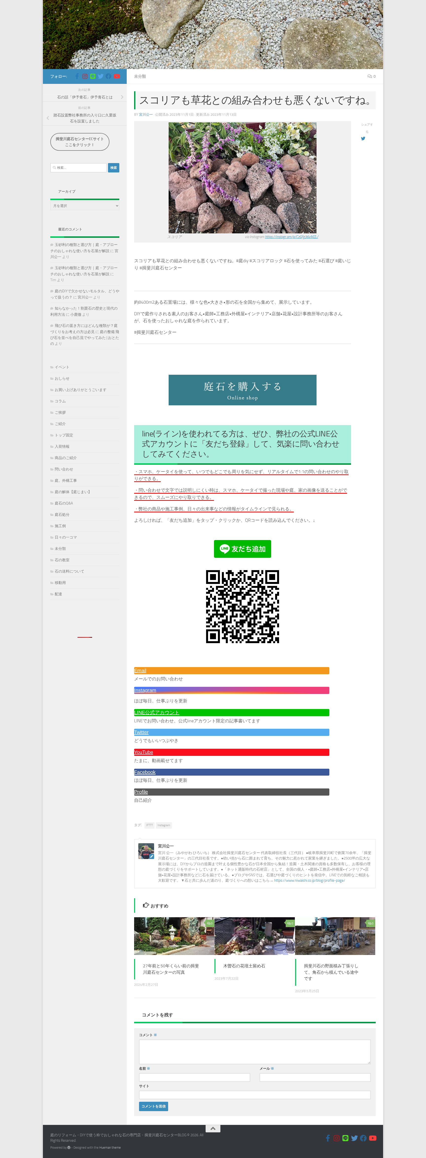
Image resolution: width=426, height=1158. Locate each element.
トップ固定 (64, 435)
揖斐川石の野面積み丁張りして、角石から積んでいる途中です (331, 972)
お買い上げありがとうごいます (80, 390)
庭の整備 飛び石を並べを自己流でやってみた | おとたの (84, 338)
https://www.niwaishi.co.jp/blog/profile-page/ (309, 880)
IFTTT (149, 825)
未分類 (140, 76)
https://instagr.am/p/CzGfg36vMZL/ (291, 237)
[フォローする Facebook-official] (77, 76)
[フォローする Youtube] (116, 76)
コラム (60, 401)
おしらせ (62, 378)
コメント (148, 1035)
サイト (144, 1086)
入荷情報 (62, 446)
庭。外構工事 (66, 480)
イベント (62, 367)
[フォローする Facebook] (108, 76)
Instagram (145, 690)
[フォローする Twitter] (101, 76)
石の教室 (62, 560)
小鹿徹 (75, 314)
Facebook (145, 772)
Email (140, 670)
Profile (141, 792)
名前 (144, 1068)
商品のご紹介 (66, 458)
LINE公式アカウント (156, 712)
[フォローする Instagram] (85, 76)
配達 (58, 594)
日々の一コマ (66, 537)
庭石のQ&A (64, 503)
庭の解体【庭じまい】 (73, 492)
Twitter (141, 732)
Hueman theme (110, 1147)
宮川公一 (146, 114)
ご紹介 (60, 424)
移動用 (60, 582)
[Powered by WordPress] (69, 1147)
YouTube (143, 752)
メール (267, 1068)
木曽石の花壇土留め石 (244, 965)
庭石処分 (62, 514)
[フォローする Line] (93, 76)
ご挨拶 (60, 412)
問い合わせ (64, 469)
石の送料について (69, 571)
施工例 (60, 526)
